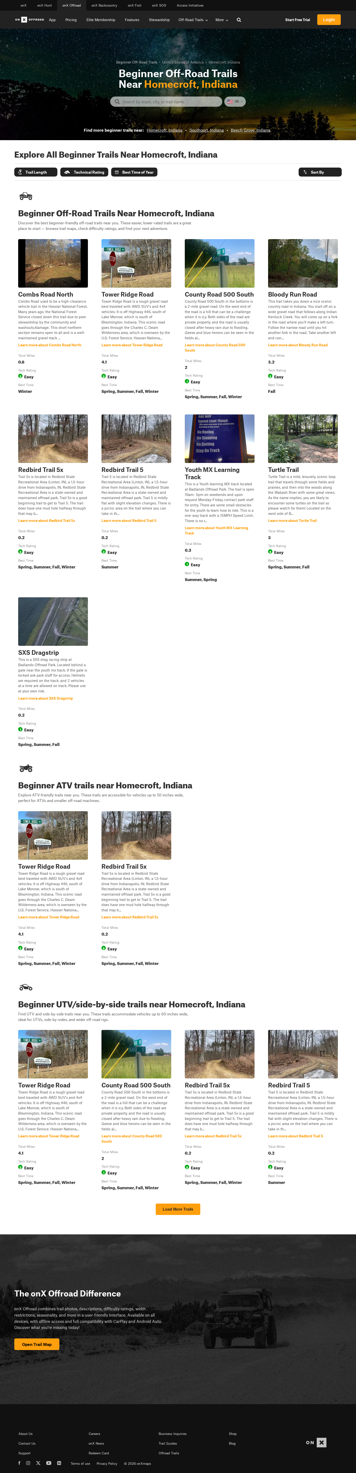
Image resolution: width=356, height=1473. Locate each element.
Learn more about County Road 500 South (219, 320)
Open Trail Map (37, 1344)
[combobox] (170, 101)
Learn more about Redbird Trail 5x (53, 499)
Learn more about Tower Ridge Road (136, 320)
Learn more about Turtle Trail (303, 499)
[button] (35, 172)
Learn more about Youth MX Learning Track (219, 499)
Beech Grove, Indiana (250, 130)
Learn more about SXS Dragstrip (53, 673)
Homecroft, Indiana (164, 130)
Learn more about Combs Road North (53, 320)
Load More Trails (178, 1209)
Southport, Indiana (206, 130)
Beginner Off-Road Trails (136, 62)
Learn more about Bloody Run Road (303, 320)
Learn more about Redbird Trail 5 (136, 499)
